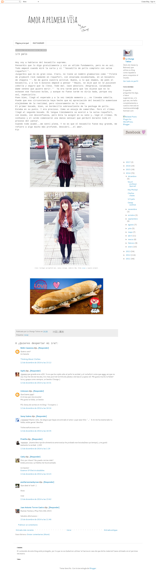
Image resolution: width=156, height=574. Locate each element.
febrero (131, 243)
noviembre (132, 209)
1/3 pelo (131, 199)
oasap (83, 268)
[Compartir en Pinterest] (63, 332)
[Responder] (43, 348)
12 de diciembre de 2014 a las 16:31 (35, 382)
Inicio (69, 530)
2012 (128, 255)
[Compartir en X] (58, 332)
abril (130, 235)
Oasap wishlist (132, 203)
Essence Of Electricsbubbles (32, 470)
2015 (128, 169)
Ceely (22, 456)
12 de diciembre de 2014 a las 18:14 (35, 408)
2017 (128, 162)
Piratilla (23, 439)
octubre (131, 215)
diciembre (132, 176)
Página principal (22, 43)
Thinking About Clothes (30, 359)
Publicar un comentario (28, 524)
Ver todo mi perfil (130, 81)
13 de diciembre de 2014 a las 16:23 (35, 474)
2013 (128, 251)
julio (130, 228)
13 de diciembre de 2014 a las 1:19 (35, 448)
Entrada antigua (110, 530)
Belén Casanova (26, 348)
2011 (128, 258)
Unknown (24, 391)
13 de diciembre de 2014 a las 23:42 (35, 499)
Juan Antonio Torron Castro (32, 507)
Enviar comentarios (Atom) (38, 534)
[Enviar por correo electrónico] (54, 332)
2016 (128, 165)
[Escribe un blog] (56, 332)
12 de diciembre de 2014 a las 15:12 (35, 362)
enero (130, 246)
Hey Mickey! (133, 189)
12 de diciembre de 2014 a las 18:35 (35, 430)
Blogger (93, 568)
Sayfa (22, 370)
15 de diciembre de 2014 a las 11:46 (35, 519)
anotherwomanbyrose (29, 482)
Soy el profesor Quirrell (132, 183)
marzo (131, 239)
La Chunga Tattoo (129, 60)
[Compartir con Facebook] (60, 332)
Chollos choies (131, 194)
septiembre (133, 218)
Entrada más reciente (25, 530)
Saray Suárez (25, 416)
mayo (130, 232)
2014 (128, 173)
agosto (131, 224)
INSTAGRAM (38, 43)
